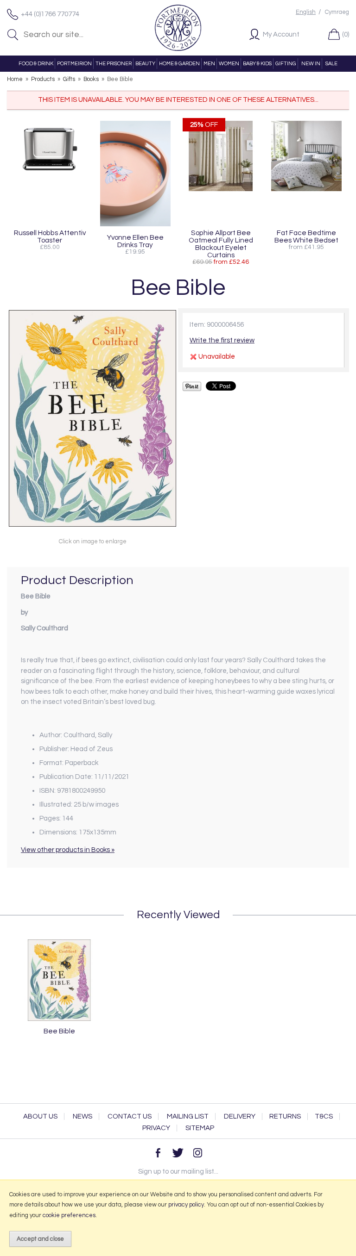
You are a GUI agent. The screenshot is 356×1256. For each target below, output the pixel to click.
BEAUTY (145, 63)
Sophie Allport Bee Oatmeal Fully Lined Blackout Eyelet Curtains (221, 244)
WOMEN (229, 63)
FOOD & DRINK (36, 63)
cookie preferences (69, 1215)
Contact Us (130, 1116)
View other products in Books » (67, 849)
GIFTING (285, 63)
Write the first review (222, 340)
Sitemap (199, 1128)
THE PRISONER (113, 63)
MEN (209, 63)
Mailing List (188, 1116)
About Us (40, 1116)
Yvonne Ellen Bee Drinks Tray (135, 241)
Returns (285, 1116)
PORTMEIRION (74, 63)
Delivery (239, 1116)
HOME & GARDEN (179, 63)
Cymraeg (337, 12)
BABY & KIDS (257, 63)
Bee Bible (59, 1031)
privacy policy (186, 1204)
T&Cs (324, 1116)
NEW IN (310, 63)
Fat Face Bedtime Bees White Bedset (306, 236)
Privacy (156, 1128)
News (82, 1116)
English (306, 12)
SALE (331, 63)
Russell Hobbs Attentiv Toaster (50, 236)
